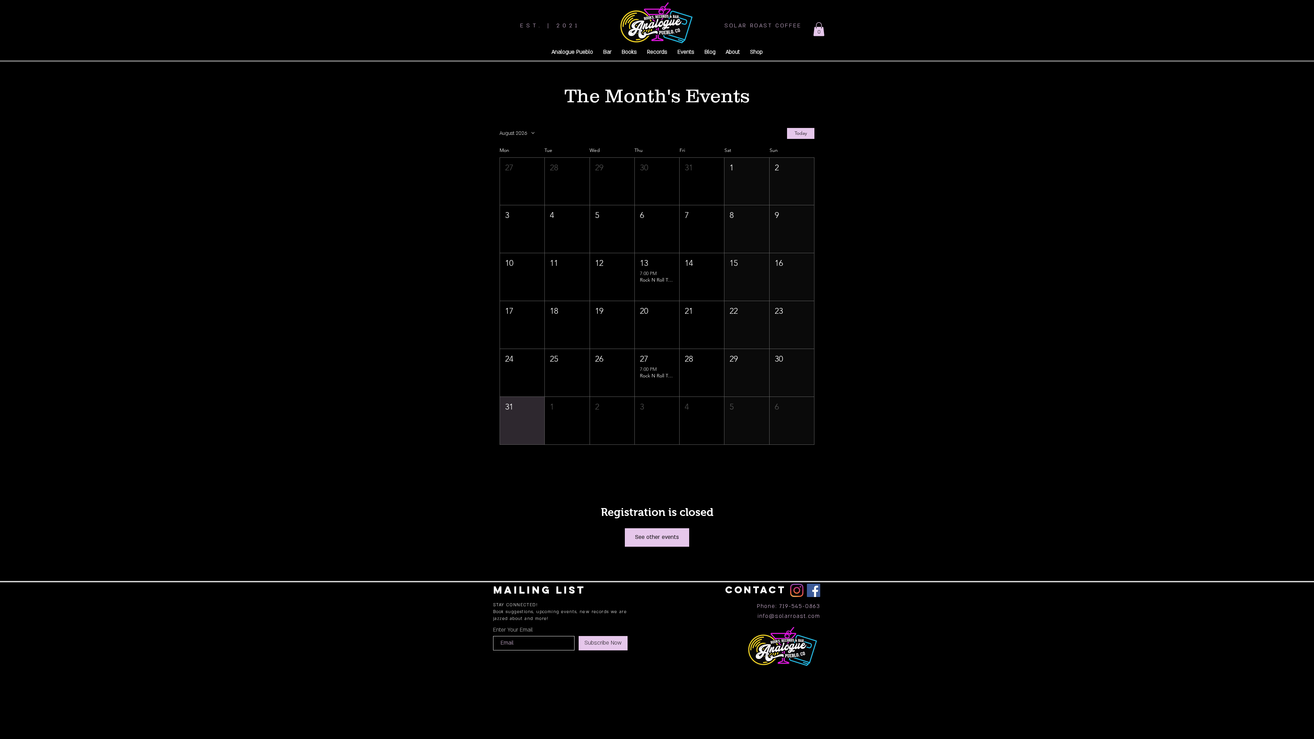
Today (801, 133)
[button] (819, 29)
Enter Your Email (513, 630)
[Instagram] (796, 590)
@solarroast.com (794, 616)
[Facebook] (813, 590)
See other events (657, 537)
